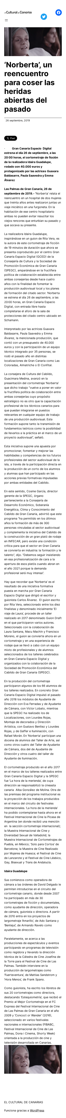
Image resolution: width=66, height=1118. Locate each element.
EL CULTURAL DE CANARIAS (23, 1102)
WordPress (37, 1110)
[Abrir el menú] (6, 20)
